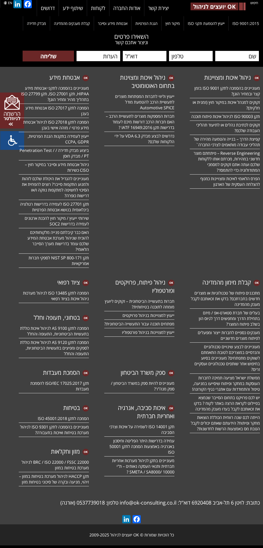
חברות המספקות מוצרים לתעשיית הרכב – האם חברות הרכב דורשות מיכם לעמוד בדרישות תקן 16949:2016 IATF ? (140, 121)
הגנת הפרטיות (146, 23)
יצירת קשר (158, 8)
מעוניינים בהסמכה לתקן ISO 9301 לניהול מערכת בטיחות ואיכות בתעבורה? (54, 429)
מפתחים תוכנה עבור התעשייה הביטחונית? (139, 324)
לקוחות (98, 8)
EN (10, 3)
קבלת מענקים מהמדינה (72, 23)
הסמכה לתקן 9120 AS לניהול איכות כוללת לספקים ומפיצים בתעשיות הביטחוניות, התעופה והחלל (54, 348)
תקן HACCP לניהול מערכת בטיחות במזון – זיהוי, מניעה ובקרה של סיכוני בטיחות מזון (54, 479)
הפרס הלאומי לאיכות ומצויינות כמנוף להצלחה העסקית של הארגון (230, 181)
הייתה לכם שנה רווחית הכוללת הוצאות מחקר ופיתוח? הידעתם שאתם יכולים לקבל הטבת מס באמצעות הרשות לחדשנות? (225, 423)
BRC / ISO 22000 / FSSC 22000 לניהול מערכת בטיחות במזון (55, 465)
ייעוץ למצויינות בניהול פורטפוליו (148, 332)
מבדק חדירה (36, 23)
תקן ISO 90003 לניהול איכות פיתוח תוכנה (225, 116)
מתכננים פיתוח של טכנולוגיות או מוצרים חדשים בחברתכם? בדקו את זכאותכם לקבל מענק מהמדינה (225, 298)
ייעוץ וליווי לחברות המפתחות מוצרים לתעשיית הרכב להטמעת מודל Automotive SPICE (144, 102)
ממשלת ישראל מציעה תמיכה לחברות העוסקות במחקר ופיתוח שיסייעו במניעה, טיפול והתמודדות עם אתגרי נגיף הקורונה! (226, 383)
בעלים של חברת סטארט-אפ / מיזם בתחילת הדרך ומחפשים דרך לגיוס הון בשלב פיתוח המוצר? (229, 318)
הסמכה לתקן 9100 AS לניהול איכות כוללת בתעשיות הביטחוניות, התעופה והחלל (54, 331)
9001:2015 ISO (245, 23)
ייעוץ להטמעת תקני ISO (206, 23)
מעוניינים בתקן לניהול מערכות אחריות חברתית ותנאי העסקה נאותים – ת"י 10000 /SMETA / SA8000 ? (143, 466)
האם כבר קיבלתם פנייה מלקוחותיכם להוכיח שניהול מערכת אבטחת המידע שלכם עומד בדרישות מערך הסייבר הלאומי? (58, 241)
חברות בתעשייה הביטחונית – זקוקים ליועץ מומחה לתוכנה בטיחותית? (139, 304)
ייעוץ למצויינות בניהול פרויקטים (148, 315)
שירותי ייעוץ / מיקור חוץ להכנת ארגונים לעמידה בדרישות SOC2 (57, 221)
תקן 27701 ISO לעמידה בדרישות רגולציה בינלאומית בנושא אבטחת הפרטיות (54, 207)
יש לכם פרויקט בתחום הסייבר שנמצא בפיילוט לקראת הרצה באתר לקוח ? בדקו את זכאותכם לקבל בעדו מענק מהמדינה (227, 403)
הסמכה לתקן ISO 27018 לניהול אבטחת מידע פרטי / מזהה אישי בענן (56, 125)
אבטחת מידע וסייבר (112, 23)
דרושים (48, 8)
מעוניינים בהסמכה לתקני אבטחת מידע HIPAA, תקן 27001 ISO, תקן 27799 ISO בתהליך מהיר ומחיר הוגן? (54, 93)
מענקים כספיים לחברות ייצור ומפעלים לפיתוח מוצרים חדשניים (229, 335)
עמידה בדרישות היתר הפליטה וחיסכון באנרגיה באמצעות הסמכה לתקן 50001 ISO (141, 446)
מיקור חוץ (172, 23)
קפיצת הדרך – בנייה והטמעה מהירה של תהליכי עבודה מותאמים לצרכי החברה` (227, 142)
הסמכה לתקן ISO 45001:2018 (63, 418)
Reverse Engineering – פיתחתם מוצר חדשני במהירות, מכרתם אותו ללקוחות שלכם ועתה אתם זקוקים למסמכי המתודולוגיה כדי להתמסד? (227, 161)
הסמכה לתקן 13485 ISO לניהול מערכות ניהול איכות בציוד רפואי (56, 296)
